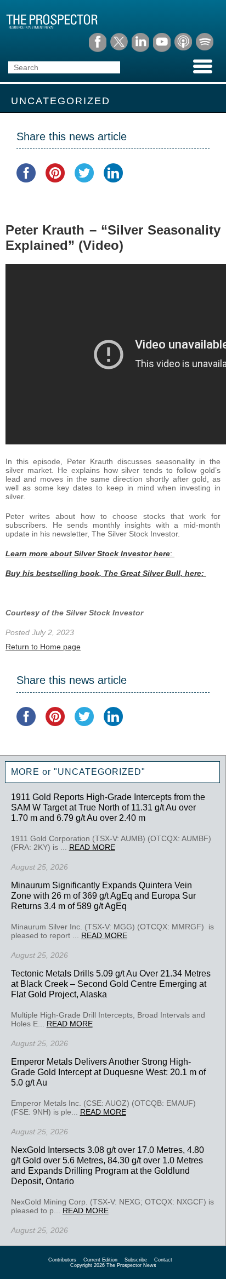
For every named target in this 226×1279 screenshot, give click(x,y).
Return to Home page (43, 646)
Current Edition (100, 1260)
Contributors (62, 1260)
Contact (163, 1260)
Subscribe (136, 1260)
